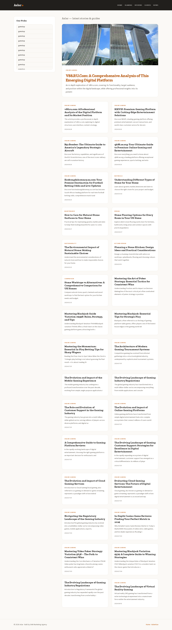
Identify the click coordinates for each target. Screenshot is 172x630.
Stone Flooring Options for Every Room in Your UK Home (133, 216)
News (155, 5)
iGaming (128, 5)
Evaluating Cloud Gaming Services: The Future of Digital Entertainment (132, 483)
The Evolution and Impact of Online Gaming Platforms (131, 409)
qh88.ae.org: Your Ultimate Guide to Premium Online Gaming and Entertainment (133, 147)
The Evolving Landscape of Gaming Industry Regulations (135, 379)
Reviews (138, 5)
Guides (148, 5)
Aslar (17, 5)
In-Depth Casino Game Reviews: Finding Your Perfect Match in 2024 (133, 519)
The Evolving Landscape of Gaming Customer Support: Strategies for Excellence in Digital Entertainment (135, 447)
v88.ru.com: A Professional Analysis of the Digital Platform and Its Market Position (83, 112)
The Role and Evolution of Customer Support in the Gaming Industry (83, 410)
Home (119, 5)
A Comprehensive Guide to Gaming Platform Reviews (85, 444)
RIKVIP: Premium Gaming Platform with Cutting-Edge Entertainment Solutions (135, 112)
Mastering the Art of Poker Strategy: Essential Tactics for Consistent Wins (132, 281)
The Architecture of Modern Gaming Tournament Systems (132, 348)
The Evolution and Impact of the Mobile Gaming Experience (83, 379)
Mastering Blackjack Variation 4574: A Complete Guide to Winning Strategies (135, 554)
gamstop (21, 26)
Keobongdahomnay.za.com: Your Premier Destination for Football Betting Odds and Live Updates (83, 182)
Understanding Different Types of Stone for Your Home (134, 181)
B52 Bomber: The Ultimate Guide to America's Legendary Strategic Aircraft (84, 147)
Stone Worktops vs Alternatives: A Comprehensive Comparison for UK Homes (84, 285)
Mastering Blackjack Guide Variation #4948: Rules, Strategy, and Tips (83, 316)
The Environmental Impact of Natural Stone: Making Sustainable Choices (81, 250)
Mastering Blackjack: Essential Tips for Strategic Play (132, 315)
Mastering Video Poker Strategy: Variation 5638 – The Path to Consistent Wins (83, 554)
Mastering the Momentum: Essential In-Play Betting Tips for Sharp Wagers (84, 349)
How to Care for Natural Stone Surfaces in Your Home (81, 216)
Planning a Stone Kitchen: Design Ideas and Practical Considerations (134, 249)
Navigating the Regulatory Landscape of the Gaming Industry (84, 517)
